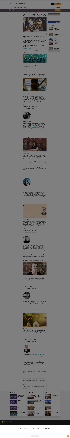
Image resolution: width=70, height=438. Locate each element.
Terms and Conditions (44, 433)
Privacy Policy (38, 433)
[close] (69, 426)
